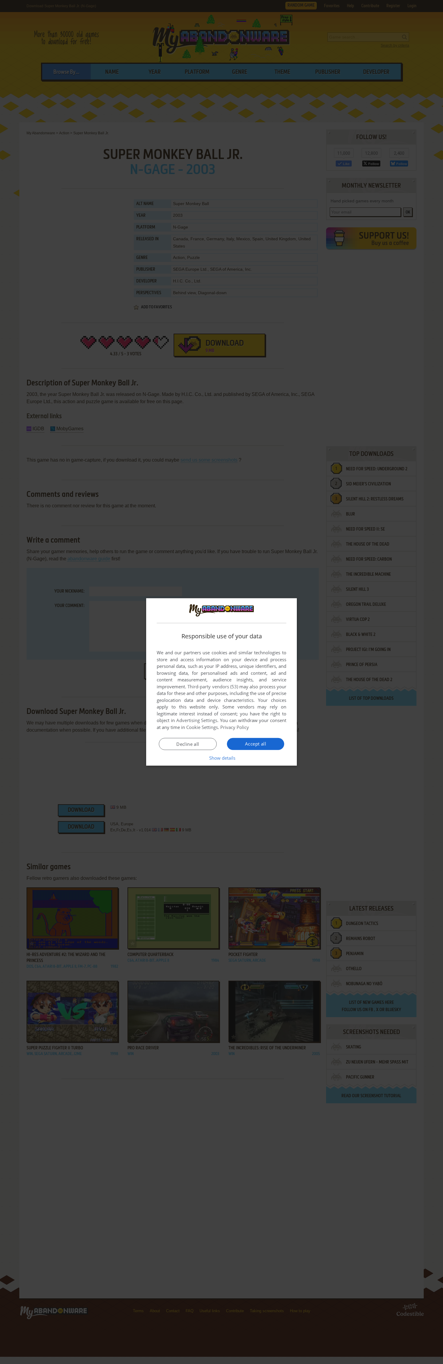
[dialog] (221, 682)
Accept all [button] (255, 744)
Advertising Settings (197, 720)
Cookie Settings (202, 727)
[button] (221, 758)
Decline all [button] (187, 744)
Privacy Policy (234, 727)
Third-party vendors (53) (212, 687)
